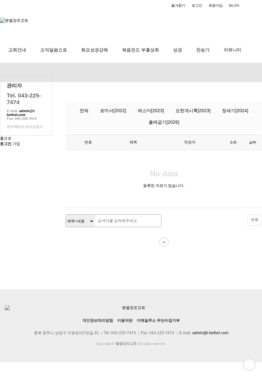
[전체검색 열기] (255, 50)
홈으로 (6, 138)
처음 (164, 242)
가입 (16, 144)
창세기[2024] (235, 110)
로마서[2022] (113, 110)
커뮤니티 (233, 49)
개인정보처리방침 (97, 320)
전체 (84, 110)
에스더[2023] (151, 110)
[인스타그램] (246, 5)
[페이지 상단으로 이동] (249, 364)
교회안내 (17, 49)
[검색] (154, 221)
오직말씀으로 (53, 49)
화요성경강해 (94, 49)
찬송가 (203, 49)
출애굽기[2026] (164, 122)
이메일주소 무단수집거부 (158, 320)
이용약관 (125, 320)
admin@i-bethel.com (21, 113)
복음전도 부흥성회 (140, 49)
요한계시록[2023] (193, 110)
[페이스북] (259, 5)
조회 (233, 142)
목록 (254, 220)
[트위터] (252, 5)
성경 (177, 49)
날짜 (252, 142)
